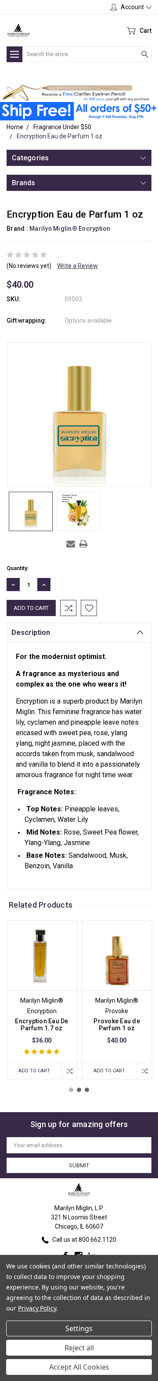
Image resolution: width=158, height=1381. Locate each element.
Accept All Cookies (79, 1367)
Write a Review (77, 265)
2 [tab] (79, 1090)
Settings (79, 1328)
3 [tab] (87, 1090)
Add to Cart (34, 1071)
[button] (75, 93)
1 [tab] (71, 1090)
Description (30, 632)
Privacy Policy (37, 1308)
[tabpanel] (41, 999)
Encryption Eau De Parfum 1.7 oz (41, 1025)
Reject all (79, 1348)
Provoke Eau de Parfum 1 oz (116, 1025)
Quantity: (18, 568)
